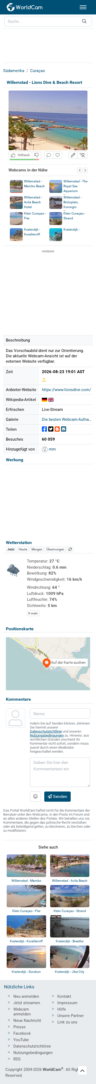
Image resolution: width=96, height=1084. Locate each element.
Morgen (36, 549)
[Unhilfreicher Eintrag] (36, 155)
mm (52, 449)
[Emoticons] (35, 797)
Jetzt (10, 549)
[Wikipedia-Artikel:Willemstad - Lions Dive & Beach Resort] (44, 399)
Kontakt (64, 996)
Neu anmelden (26, 996)
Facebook (22, 1033)
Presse (19, 1027)
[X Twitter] (50, 429)
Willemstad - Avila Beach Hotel (33, 202)
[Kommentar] (48, 155)
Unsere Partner (70, 1015)
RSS (17, 1059)
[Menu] (83, 7)
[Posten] (44, 429)
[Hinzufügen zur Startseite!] (57, 155)
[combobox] (48, 22)
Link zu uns (67, 1022)
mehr (34, 613)
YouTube (21, 1039)
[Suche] (84, 22)
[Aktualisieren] (70, 549)
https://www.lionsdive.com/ (66, 389)
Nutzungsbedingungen (47, 735)
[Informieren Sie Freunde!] (63, 429)
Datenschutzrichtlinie (46, 731)
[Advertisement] (48, 45)
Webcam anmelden (22, 1012)
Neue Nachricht (27, 1020)
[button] (73, 155)
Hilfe (61, 1009)
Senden (59, 796)
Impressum (67, 1002)
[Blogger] (57, 429)
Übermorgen (55, 549)
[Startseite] (24, 7)
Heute (23, 549)
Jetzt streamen (26, 1002)
